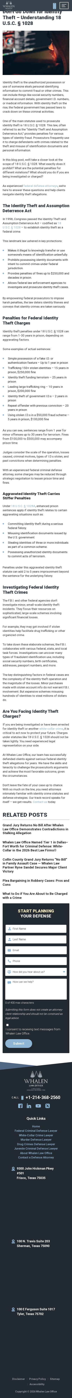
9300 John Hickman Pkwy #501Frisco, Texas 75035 (35, 1173)
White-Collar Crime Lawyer (36, 1135)
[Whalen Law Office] (9, 6)
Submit (18, 1043)
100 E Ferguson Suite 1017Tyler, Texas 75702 (36, 1311)
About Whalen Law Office (36, 1153)
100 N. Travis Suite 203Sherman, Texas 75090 (33, 1243)
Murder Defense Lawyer (36, 1139)
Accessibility (37, 1384)
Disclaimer (18, 1379)
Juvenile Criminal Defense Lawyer (36, 1148)
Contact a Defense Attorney (36, 1157)
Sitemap (55, 1379)
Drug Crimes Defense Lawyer (36, 1144)
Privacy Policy (37, 1379)
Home (36, 1126)
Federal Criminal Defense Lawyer (36, 1130)
